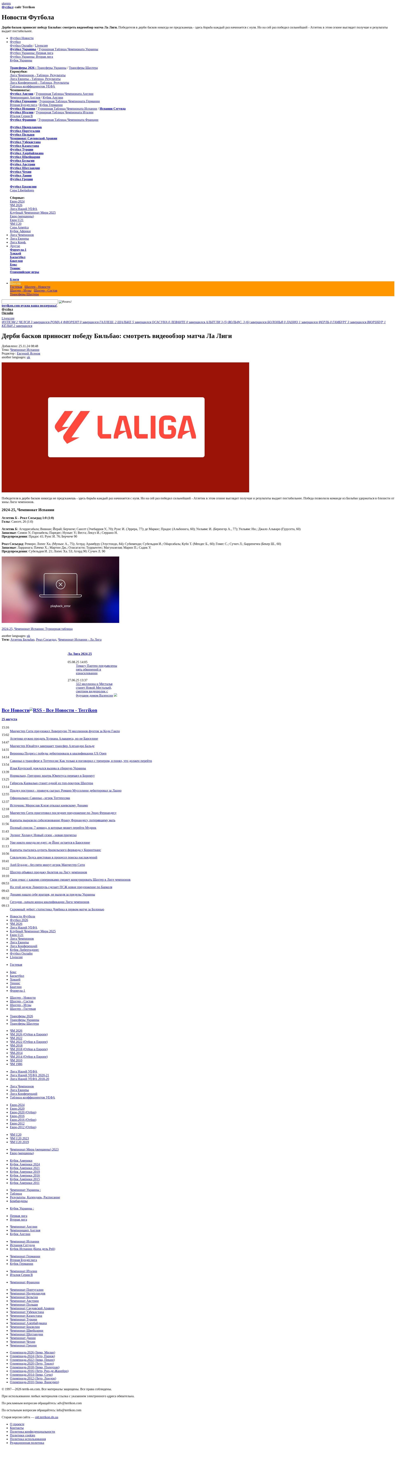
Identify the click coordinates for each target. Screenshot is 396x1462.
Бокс (13, 264)
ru (9, 3)
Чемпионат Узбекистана (27, 1312)
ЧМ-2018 (16, 1045)
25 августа (9, 719)
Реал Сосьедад (46, 639)
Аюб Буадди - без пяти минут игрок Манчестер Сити (47, 865)
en (6, 3)
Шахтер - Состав (45, 290)
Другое (15, 246)
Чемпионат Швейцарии (26, 1330)
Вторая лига (18, 1219)
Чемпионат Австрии (24, 1301)
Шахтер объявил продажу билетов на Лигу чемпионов (48, 872)
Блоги (14, 279)
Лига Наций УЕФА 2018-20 (29, 1079)
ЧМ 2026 (16, 205)
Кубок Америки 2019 (25, 1171)
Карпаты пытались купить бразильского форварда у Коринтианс (55, 850)
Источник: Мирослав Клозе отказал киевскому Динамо (49, 805)
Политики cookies (22, 1435)
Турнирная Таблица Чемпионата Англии (64, 94)
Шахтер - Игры (20, 290)
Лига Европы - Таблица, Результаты (35, 79)
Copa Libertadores (22, 190)
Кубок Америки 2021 (25, 1168)
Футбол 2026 (19, 920)
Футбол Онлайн (21, 45)
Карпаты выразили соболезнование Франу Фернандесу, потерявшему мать (62, 820)
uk (3, 3)
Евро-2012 (17, 1123)
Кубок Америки (21, 1160)
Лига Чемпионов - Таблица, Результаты (38, 75)
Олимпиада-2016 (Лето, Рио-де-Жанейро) (39, 1371)
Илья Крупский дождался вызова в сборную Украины (48, 768)
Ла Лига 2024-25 (80, 654)
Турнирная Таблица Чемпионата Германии (69, 101)
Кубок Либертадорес (24, 949)
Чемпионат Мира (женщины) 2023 (34, 1149)
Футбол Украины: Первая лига (31, 53)
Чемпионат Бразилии (25, 1327)
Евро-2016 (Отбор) (23, 1119)
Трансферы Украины (51, 68)
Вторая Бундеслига (23, 105)
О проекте (17, 1424)
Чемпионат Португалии (27, 1289)
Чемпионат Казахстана (26, 1315)
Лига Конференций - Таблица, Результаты (39, 82)
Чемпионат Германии (25, 1256)
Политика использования (28, 1439)
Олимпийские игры (24, 272)
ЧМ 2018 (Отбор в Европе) (29, 1049)
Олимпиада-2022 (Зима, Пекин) (32, 1360)
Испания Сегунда (22, 1245)
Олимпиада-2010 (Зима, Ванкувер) (34, 1382)
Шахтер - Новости (37, 287)
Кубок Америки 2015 (25, 1179)
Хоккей (15, 253)
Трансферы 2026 (21, 1016)
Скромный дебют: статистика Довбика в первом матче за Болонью (57, 909)
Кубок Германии (51, 105)
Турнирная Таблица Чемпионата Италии (64, 112)
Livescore (41, 45)
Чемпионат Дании (23, 1338)
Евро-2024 (17, 201)
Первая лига (18, 1216)
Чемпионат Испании (24, 349)
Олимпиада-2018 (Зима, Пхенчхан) (34, 1367)
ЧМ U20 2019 (19, 1142)
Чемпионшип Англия (25, 97)
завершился (26, 322)
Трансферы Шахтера (83, 68)
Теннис (15, 268)
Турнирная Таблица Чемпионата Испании (67, 108)
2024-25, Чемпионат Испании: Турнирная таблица (37, 629)
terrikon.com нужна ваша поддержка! (29, 305)
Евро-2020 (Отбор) (23, 1112)
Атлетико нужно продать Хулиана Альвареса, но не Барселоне (54, 738)
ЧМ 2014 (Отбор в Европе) (29, 1056)
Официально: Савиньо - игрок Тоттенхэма (40, 798)
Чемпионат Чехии (22, 1341)
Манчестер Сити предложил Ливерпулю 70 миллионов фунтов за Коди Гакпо (65, 731)
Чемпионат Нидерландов (27, 1293)
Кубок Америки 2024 (25, 1164)
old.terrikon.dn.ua (46, 1417)
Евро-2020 (17, 1108)
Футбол (7, 7)
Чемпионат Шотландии (26, 1334)
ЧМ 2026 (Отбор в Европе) (29, 1034)
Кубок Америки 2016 (25, 1175)
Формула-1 (18, 249)
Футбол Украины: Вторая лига (31, 56)
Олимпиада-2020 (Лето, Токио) (32, 1363)
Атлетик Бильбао (22, 639)
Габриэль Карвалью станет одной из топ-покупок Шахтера (51, 783)
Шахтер (15, 283)
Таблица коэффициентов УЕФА (32, 86)
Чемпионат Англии (23, 1226)
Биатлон (16, 261)
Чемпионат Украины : (25, 1190)
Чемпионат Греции (23, 1345)
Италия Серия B (21, 116)
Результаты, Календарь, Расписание (35, 1197)
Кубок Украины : (22, 1208)
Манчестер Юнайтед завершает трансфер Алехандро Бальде (52, 746)
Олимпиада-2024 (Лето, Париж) (32, 1356)
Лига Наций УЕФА (23, 209)
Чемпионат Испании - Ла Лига (79, 639)
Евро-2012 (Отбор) (23, 1127)
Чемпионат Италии (23, 1271)
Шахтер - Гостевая (23, 1008)
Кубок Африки (20, 231)
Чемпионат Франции (25, 1282)
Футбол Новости (22, 38)
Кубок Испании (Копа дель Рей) (32, 1249)
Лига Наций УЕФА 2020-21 (29, 1075)
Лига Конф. (18, 242)
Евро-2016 (17, 1116)
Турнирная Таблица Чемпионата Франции (68, 119)
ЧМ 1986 (16, 1064)
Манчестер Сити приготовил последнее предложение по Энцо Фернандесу (63, 813)
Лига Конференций (23, 946)
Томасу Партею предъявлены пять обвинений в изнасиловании (96, 669)
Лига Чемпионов (22, 235)
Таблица (16, 1193)
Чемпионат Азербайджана (28, 1323)
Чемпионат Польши (24, 1304)
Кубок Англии (53, 97)
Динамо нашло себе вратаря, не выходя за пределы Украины (52, 894)
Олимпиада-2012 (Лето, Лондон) (33, 1378)
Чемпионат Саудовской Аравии (32, 1308)
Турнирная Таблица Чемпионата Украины (68, 49)
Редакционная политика (27, 1442)
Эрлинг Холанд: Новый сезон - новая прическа (43, 835)
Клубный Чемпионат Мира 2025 (33, 212)
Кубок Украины (21, 60)
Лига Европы (19, 238)
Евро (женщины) (22, 216)
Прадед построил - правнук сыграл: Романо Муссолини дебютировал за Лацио (65, 790)
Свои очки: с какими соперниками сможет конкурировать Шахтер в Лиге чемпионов (70, 879)
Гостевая (16, 287)
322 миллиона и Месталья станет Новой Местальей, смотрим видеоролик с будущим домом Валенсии (94, 689)
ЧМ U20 (15, 223)
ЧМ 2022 (16, 1038)
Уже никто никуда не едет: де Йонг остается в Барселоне (50, 842)
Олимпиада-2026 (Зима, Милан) (32, 1352)
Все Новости (16, 710)
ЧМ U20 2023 (19, 1138)
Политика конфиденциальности (32, 1431)
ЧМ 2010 (16, 1060)
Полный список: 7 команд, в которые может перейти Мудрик (53, 827)
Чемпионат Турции (23, 1319)
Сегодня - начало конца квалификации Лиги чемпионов (49, 902)
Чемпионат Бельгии (24, 1297)
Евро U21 (17, 220)
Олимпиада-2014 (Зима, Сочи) (31, 1374)
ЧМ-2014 (16, 1053)
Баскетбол (17, 257)
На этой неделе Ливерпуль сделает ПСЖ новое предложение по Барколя (61, 887)
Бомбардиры (19, 1201)
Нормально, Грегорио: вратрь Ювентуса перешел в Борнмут (52, 775)
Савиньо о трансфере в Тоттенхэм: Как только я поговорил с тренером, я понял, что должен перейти (81, 761)
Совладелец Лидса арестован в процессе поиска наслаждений (53, 857)
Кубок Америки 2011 (25, 1183)
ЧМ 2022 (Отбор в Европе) (29, 1041)
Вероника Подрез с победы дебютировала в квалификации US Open (58, 753)
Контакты (17, 1428)
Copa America (19, 227)
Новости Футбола (22, 916)
